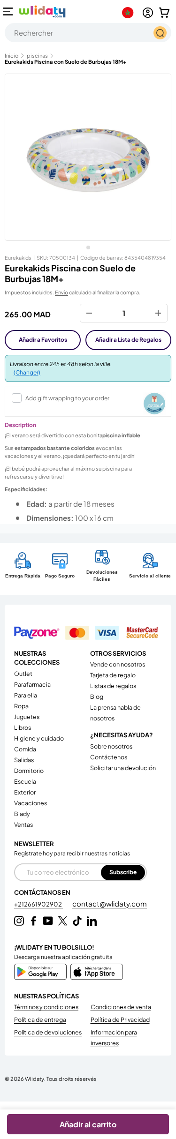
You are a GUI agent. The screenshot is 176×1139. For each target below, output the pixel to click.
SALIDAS (24, 760)
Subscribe (123, 872)
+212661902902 (38, 904)
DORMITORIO (29, 770)
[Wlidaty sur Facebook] (33, 920)
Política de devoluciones (48, 1032)
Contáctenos (108, 757)
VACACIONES (30, 803)
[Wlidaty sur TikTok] (77, 920)
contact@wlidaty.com (109, 903)
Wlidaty (34, 1078)
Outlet (23, 673)
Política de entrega (40, 1019)
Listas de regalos (113, 685)
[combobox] (88, 32)
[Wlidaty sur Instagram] (19, 920)
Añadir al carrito (88, 1124)
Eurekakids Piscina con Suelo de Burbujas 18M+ (65, 61)
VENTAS (23, 824)
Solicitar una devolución (123, 768)
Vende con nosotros (117, 664)
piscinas (37, 55)
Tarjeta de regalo (113, 675)
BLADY (22, 813)
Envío (61, 292)
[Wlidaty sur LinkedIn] (92, 920)
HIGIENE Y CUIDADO (39, 738)
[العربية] (129, 12)
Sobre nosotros (111, 746)
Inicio (11, 55)
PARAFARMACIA (32, 684)
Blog (96, 696)
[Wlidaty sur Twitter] (63, 920)
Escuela (25, 781)
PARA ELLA (25, 695)
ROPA (21, 706)
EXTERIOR (25, 792)
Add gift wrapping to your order (67, 398)
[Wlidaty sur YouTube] (48, 920)
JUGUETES (26, 716)
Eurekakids (18, 258)
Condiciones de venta (121, 1007)
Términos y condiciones (46, 1007)
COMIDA (25, 749)
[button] (164, 12)
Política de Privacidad (120, 1019)
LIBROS (22, 727)
